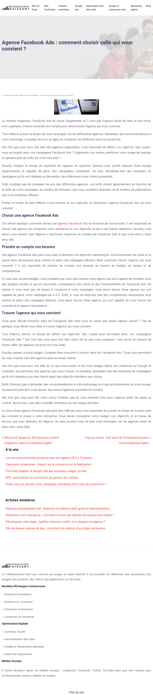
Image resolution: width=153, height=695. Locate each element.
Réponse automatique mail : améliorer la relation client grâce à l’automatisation (58, 508)
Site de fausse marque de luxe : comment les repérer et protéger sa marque (55, 528)
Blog (148, 6)
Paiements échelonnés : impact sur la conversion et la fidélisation (48, 464)
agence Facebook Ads (73, 223)
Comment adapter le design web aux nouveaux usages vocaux (46, 471)
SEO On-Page (36, 8)
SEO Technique (49, 8)
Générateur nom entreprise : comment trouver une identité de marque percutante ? (60, 515)
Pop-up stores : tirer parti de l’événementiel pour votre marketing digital (117, 440)
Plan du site (76, 692)
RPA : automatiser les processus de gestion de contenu (42, 477)
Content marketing (63, 8)
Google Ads (78, 8)
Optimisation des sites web (95, 8)
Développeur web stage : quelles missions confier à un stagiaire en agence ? (55, 521)
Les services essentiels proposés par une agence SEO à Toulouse (49, 458)
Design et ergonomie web (117, 8)
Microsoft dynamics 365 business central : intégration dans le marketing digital (32, 440)
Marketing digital (136, 8)
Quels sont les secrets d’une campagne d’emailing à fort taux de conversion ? (56, 484)
